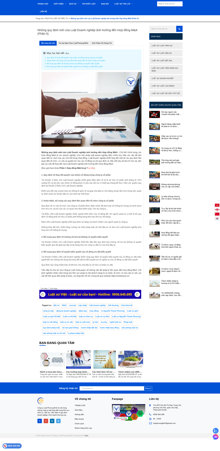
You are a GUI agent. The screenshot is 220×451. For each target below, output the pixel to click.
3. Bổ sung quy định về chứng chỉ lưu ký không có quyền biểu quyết (72, 63)
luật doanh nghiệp (98, 305)
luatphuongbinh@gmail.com (164, 423)
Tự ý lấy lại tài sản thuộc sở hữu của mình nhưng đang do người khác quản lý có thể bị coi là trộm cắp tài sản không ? (172, 209)
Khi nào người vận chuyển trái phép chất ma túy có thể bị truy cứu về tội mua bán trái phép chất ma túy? (171, 113)
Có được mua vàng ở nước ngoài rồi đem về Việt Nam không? (170, 270)
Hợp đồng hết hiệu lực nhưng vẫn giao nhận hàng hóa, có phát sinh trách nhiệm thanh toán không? (170, 234)
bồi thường (113, 305)
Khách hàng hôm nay (83, 428)
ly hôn (95, 322)
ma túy (104, 322)
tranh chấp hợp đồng (109, 328)
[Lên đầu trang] (190, 446)
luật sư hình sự (86, 316)
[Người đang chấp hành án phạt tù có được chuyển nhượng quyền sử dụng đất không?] (154, 126)
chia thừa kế (126, 305)
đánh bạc (83, 311)
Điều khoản (79, 419)
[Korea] (217, 218)
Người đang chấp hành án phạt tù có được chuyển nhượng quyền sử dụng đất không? (170, 125)
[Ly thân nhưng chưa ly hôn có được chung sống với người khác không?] (154, 199)
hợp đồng (94, 311)
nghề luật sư (115, 322)
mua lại (72, 305)
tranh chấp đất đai (89, 328)
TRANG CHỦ (80, 405)
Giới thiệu (78, 410)
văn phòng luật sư (130, 328)
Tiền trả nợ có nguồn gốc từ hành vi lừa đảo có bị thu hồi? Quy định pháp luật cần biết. (171, 258)
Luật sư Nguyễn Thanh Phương (126, 316)
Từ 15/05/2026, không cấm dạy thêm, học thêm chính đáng (171, 294)
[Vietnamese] (217, 205)
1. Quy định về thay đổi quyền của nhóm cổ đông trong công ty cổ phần (73, 58)
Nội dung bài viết (48, 43)
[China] (217, 214)
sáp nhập (83, 305)
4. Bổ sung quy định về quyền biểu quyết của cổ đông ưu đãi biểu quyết (74, 66)
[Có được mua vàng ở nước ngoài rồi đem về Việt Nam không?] (154, 272)
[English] (217, 209)
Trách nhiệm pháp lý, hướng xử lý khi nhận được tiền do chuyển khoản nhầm (170, 282)
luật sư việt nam (83, 322)
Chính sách (79, 424)
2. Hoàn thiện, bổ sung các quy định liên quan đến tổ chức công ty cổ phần (75, 60)
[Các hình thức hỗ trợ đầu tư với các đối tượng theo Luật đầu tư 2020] (104, 359)
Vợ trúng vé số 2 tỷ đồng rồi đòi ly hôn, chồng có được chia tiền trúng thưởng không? (171, 149)
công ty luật (48, 311)
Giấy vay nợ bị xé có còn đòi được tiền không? (171, 137)
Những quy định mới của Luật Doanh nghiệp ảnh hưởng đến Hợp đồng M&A (79, 152)
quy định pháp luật (51, 328)
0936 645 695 (158, 414)
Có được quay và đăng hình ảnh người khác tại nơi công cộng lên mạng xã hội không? (171, 246)
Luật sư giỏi (132, 311)
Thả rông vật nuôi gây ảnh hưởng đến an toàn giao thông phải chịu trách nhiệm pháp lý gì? (171, 161)
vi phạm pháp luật (76, 333)
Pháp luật (128, 322)
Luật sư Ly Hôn (102, 316)
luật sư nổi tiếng (50, 322)
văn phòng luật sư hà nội (54, 333)
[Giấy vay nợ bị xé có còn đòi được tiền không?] (154, 138)
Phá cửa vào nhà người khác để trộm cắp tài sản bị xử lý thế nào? (171, 221)
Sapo (86, 436)
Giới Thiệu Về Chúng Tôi (102, 43)
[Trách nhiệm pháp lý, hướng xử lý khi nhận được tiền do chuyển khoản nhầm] (154, 283)
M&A (64, 305)
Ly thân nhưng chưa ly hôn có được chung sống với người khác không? (171, 197)
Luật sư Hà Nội (69, 316)
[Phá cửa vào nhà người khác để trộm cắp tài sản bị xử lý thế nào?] (154, 222)
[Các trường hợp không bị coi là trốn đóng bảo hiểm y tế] (78, 359)
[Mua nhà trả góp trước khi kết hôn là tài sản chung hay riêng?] (154, 175)
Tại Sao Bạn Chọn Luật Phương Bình (73, 43)
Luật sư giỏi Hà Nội (51, 316)
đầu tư (56, 305)
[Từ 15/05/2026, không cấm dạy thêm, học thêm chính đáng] (154, 295)
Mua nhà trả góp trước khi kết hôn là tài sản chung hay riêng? (170, 173)
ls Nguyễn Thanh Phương (112, 311)
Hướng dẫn (79, 414)
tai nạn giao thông (70, 328)
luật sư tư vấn (66, 322)
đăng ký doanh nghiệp (66, 311)
